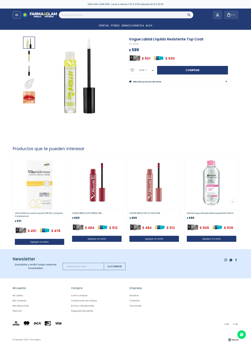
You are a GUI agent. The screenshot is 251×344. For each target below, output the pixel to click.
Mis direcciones (21, 305)
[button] (232, 201)
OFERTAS (104, 25)
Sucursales (135, 305)
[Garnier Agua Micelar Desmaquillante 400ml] (211, 182)
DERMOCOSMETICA (133, 25)
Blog (149, 25)
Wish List (17, 310)
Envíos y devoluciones (82, 305)
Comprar (192, 70)
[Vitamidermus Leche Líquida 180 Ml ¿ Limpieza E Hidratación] (39, 182)
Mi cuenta (18, 295)
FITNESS (115, 25)
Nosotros (134, 295)
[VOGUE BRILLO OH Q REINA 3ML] (97, 182)
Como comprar (79, 295)
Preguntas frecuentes (82, 310)
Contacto (135, 300)
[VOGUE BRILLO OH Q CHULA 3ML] (154, 182)
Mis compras (19, 300)
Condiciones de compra (84, 300)
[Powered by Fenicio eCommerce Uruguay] (233, 339)
